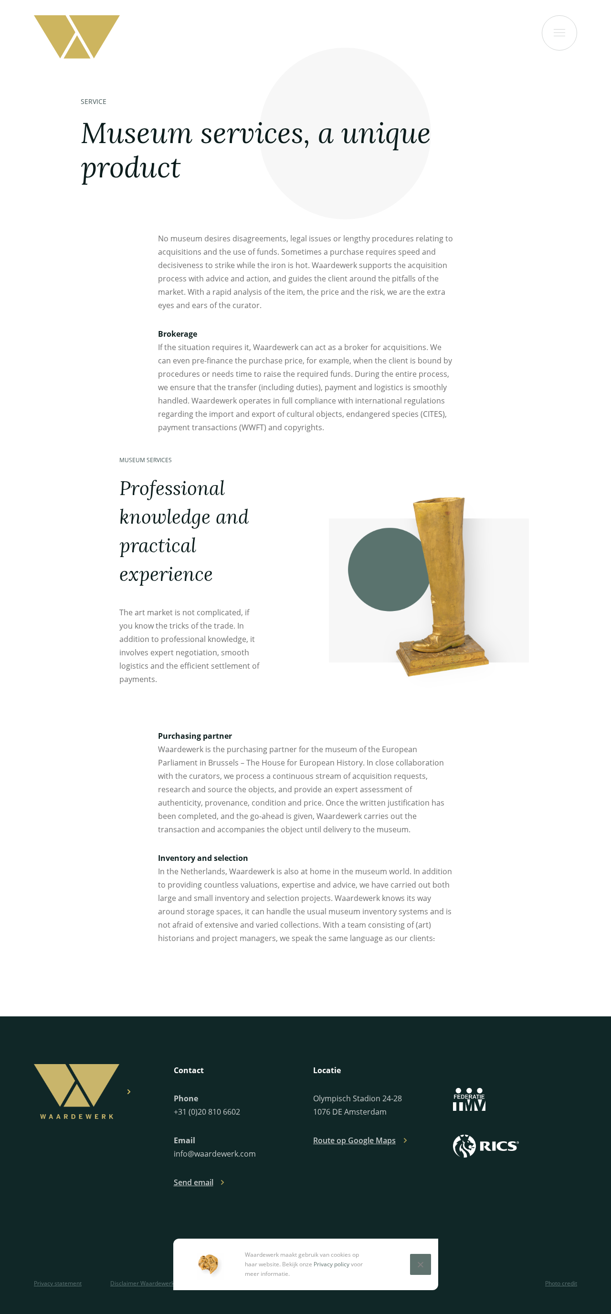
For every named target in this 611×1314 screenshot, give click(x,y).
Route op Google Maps (354, 1140)
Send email (193, 1182)
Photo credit (561, 1283)
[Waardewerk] (77, 37)
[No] (420, 1264)
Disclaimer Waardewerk (142, 1283)
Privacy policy (331, 1264)
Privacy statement (58, 1283)
